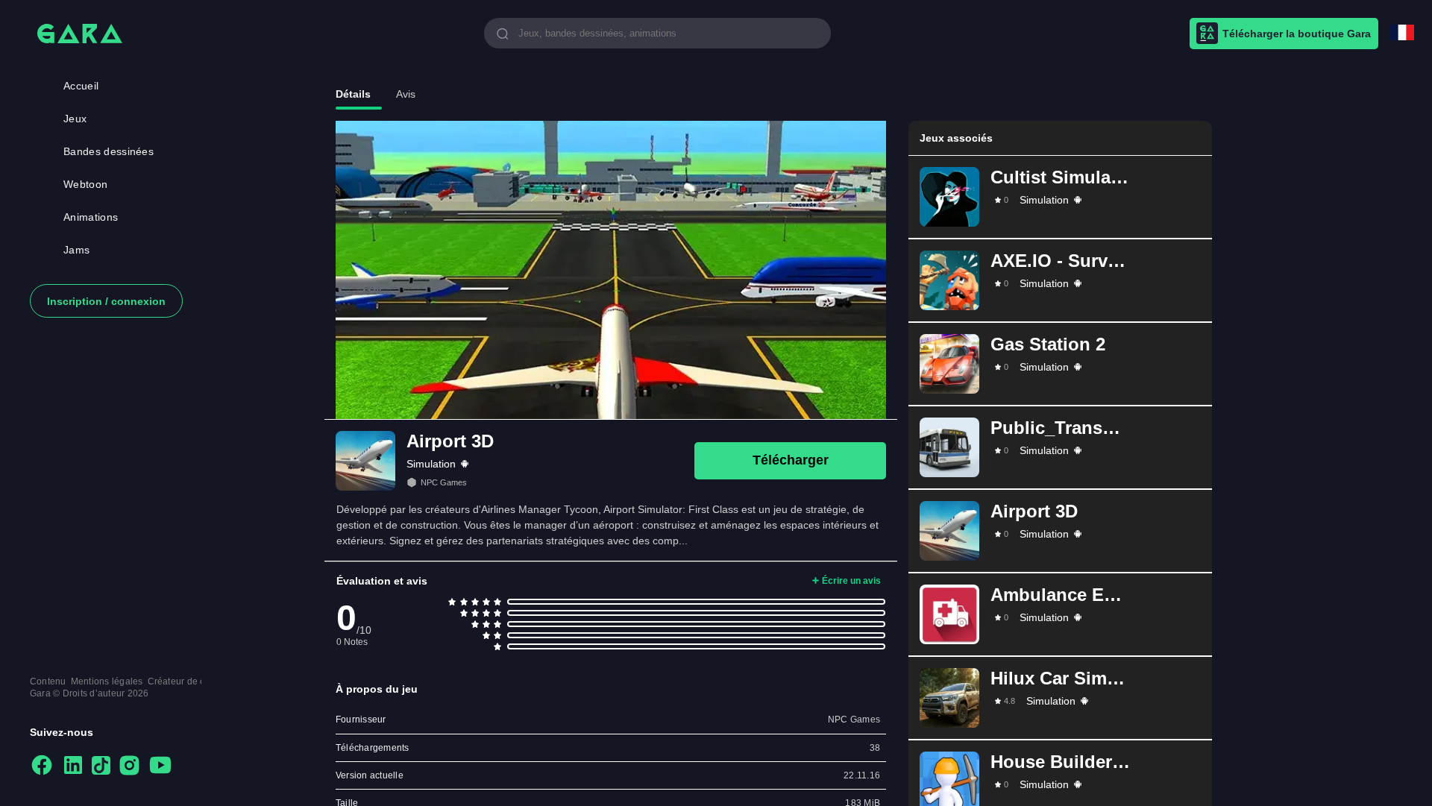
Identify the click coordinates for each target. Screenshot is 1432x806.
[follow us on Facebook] (42, 766)
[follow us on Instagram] (129, 766)
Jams (76, 250)
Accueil (80, 86)
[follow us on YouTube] (160, 766)
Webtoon (85, 184)
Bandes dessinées (108, 151)
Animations (90, 217)
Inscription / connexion (106, 301)
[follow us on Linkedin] (73, 766)
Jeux (75, 119)
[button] (1060, 197)
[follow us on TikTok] (101, 766)
